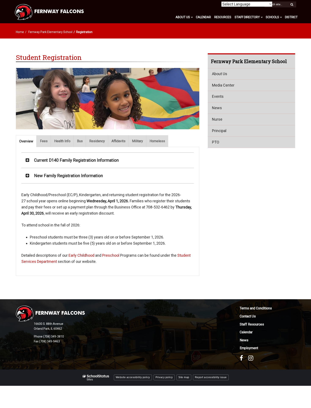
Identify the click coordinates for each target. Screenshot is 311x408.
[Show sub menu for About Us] (192, 17)
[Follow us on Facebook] (241, 358)
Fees (44, 141)
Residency (97, 141)
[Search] (292, 5)
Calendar (246, 332)
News (217, 108)
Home (20, 32)
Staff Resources (252, 324)
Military (137, 141)
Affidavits (118, 141)
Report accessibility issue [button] (211, 377)
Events (218, 96)
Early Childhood (81, 255)
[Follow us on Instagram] (250, 358)
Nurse (217, 119)
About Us (219, 74)
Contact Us (248, 316)
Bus (80, 141)
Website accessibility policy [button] (133, 377)
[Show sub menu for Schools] (281, 17)
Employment (249, 348)
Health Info (62, 141)
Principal (219, 131)
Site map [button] (183, 377)
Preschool (110, 255)
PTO (215, 142)
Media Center (223, 85)
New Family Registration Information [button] (68, 175)
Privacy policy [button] (164, 377)
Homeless (157, 141)
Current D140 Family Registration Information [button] (76, 160)
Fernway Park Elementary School (50, 32)
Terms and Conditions (256, 308)
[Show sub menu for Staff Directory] (262, 17)
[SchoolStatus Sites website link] (96, 378)
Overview (26, 141)
